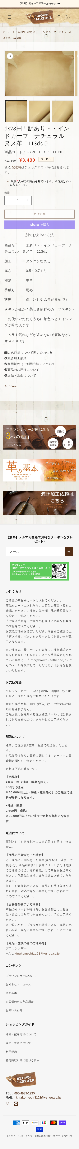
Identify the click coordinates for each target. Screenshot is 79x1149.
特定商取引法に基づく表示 (22, 1060)
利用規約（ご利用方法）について (31, 364)
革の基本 (11, 993)
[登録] (69, 551)
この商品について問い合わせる (30, 352)
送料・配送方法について (21, 1034)
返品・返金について (21, 375)
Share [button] (13, 386)
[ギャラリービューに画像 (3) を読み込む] (62, 111)
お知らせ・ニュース (18, 984)
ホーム (7, 31)
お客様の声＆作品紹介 (20, 1001)
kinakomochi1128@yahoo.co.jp (37, 953)
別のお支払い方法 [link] (39, 235)
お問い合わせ (14, 1010)
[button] (9, 17)
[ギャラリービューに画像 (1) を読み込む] (16, 111)
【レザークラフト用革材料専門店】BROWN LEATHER (44, 1136)
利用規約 (11, 1051)
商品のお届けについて (23, 370)
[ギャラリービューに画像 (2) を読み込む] (39, 111)
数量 (7, 192)
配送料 (16, 167)
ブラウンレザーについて (21, 975)
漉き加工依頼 (16, 358)
